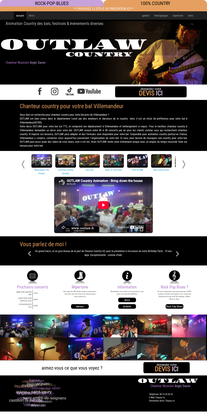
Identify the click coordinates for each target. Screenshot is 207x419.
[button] (32, 254)
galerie (145, 15)
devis (31, 15)
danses (80, 306)
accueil (20, 15)
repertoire (178, 15)
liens (190, 15)
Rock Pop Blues (174, 306)
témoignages (161, 15)
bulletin (127, 306)
